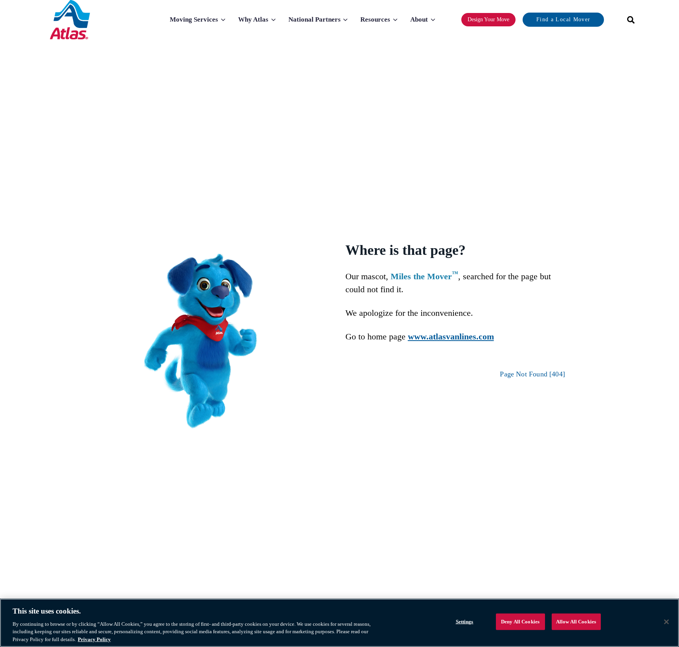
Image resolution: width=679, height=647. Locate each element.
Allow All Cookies (576, 622)
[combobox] (628, 20)
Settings (464, 622)
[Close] (666, 621)
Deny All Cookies (520, 622)
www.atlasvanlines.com (451, 336)
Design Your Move (488, 19)
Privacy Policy (94, 639)
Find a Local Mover (563, 19)
